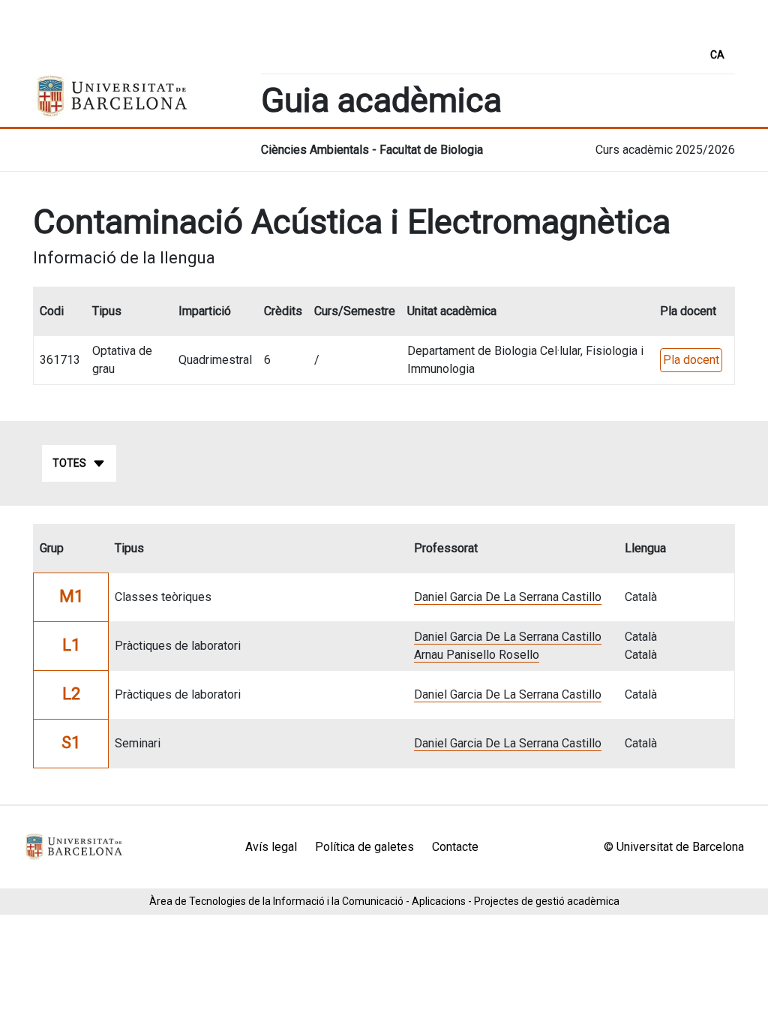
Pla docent (691, 360)
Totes (69, 463)
